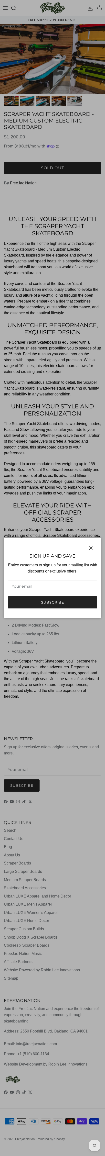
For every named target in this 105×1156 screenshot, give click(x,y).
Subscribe (52, 602)
